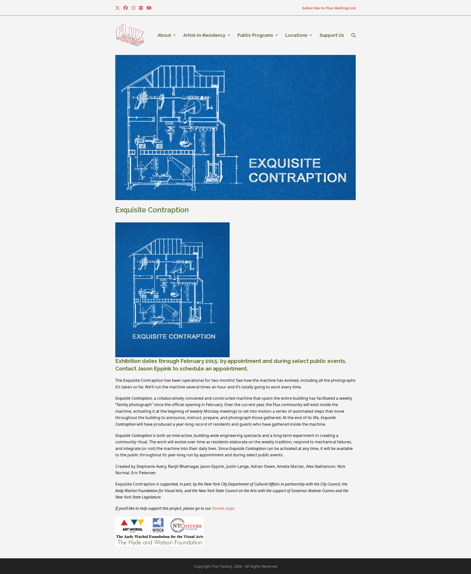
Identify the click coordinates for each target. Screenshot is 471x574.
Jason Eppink (154, 368)
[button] (353, 35)
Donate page (223, 508)
